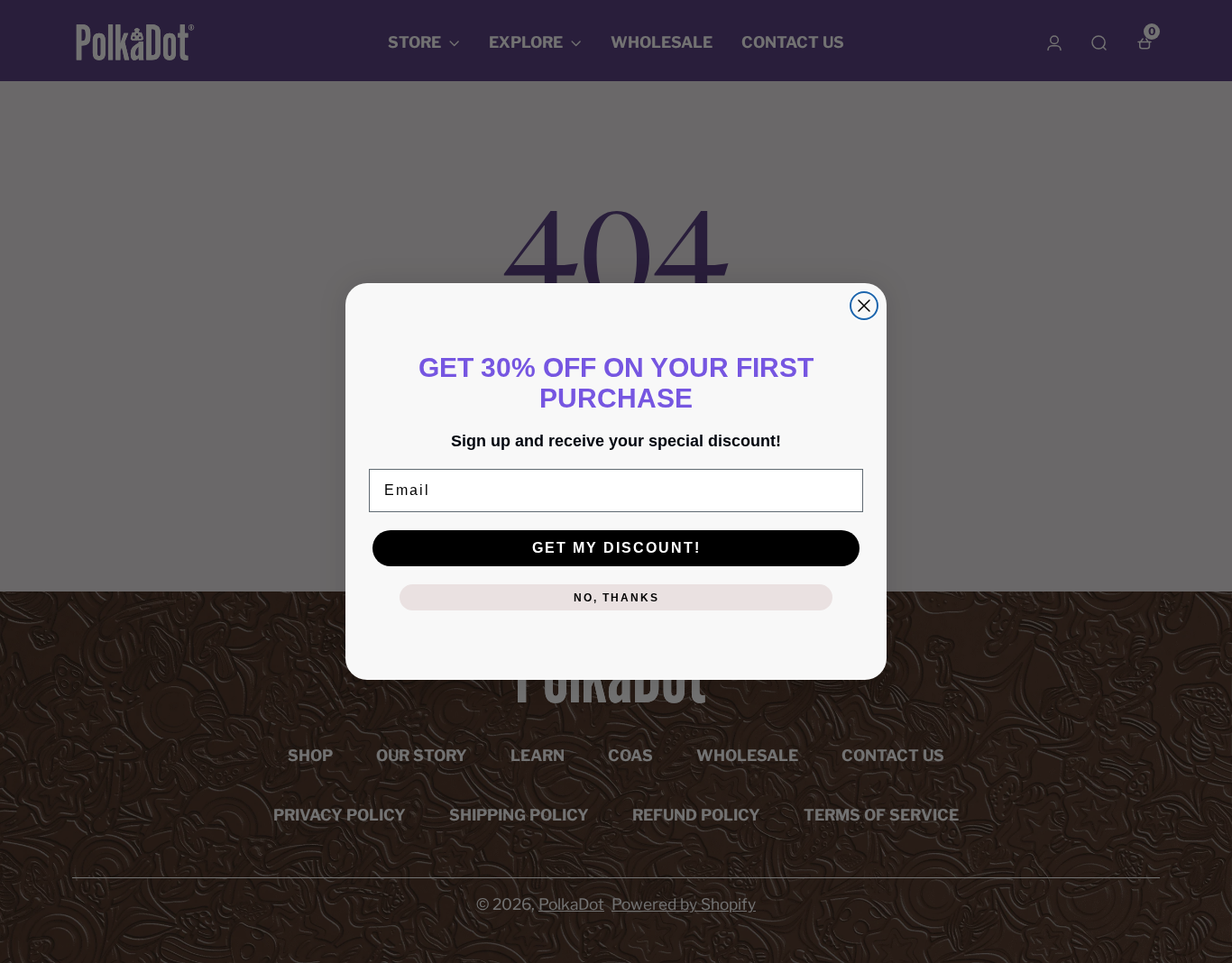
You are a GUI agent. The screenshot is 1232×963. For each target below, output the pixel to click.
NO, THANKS (616, 598)
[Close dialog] (864, 305)
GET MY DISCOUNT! (616, 547)
